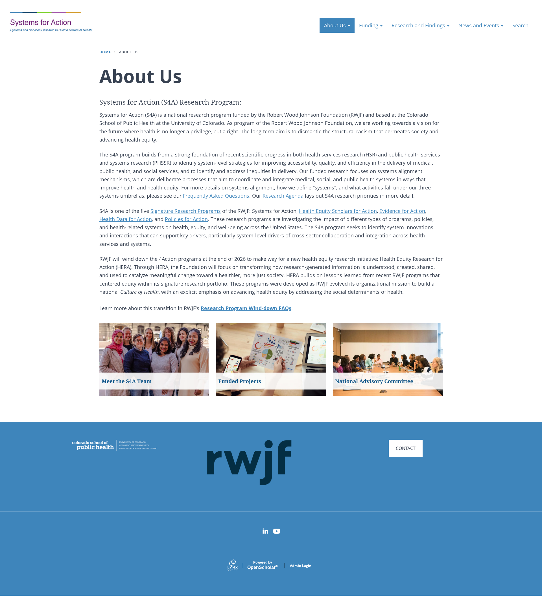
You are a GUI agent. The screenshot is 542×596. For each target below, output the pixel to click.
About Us (335, 25)
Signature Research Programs (185, 211)
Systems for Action (55, 22)
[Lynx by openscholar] (237, 565)
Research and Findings (419, 25)
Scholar (262, 565)
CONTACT (406, 448)
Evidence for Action (402, 211)
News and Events (479, 25)
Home (105, 52)
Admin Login (300, 565)
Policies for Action (186, 219)
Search (520, 25)
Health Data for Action (125, 219)
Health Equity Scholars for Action (338, 211)
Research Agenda (283, 195)
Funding (369, 25)
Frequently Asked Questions (216, 195)
